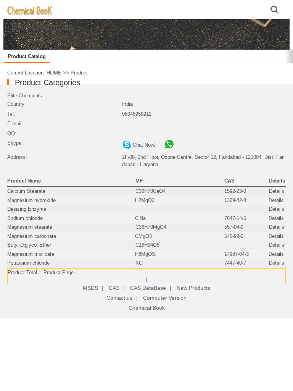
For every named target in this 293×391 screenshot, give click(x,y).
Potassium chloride (28, 263)
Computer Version (165, 298)
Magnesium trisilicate (30, 254)
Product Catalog (27, 56)
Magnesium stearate (29, 227)
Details (276, 191)
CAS (114, 288)
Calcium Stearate (26, 191)
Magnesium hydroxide (31, 200)
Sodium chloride (25, 218)
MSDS (90, 288)
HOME (54, 73)
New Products (193, 288)
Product (79, 73)
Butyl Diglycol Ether (29, 245)
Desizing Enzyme (26, 209)
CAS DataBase (148, 288)
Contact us (119, 298)
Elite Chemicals (24, 96)
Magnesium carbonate (31, 236)
